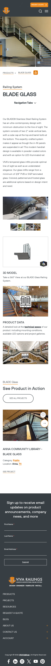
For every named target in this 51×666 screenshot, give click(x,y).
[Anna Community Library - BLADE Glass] (25, 425)
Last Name (9, 536)
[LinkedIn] (15, 661)
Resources (9, 606)
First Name (9, 524)
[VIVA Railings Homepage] (9, 10)
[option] (25, 42)
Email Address (10, 549)
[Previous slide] (6, 423)
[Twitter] (29, 661)
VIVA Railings (24, 655)
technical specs (33, 326)
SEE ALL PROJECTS (18, 398)
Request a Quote (37, 5)
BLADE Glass (24, 72)
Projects (8, 600)
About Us (8, 625)
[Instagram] (22, 661)
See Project (9, 471)
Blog (6, 619)
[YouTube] (35, 661)
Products (8, 73)
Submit (25, 562)
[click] (46, 11)
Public (16, 460)
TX (20, 463)
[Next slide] (44, 423)
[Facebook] (8, 661)
